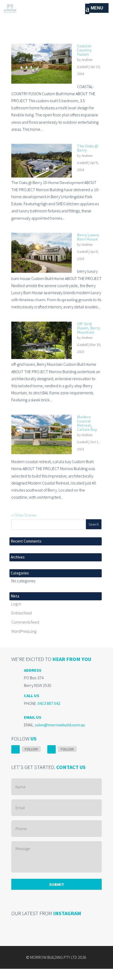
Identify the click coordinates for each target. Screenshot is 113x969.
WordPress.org (23, 631)
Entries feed (21, 612)
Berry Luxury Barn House (88, 237)
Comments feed (25, 622)
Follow (31, 749)
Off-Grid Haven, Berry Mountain (88, 328)
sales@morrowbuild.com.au (60, 724)
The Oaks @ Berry (87, 148)
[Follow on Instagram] (51, 749)
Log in (16, 603)
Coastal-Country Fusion (85, 50)
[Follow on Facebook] (15, 749)
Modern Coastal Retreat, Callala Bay (87, 423)
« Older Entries (23, 515)
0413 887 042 (49, 703)
